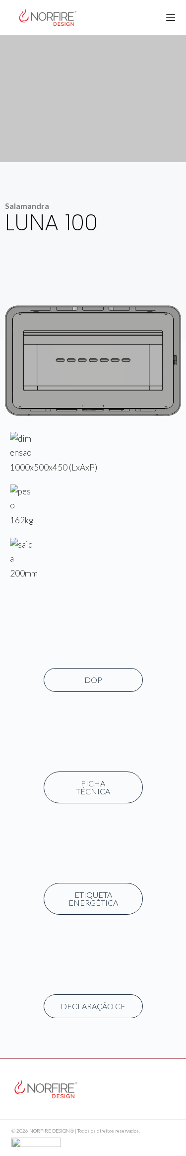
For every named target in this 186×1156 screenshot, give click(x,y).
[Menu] (170, 17)
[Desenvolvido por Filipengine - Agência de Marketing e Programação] (36, 1141)
